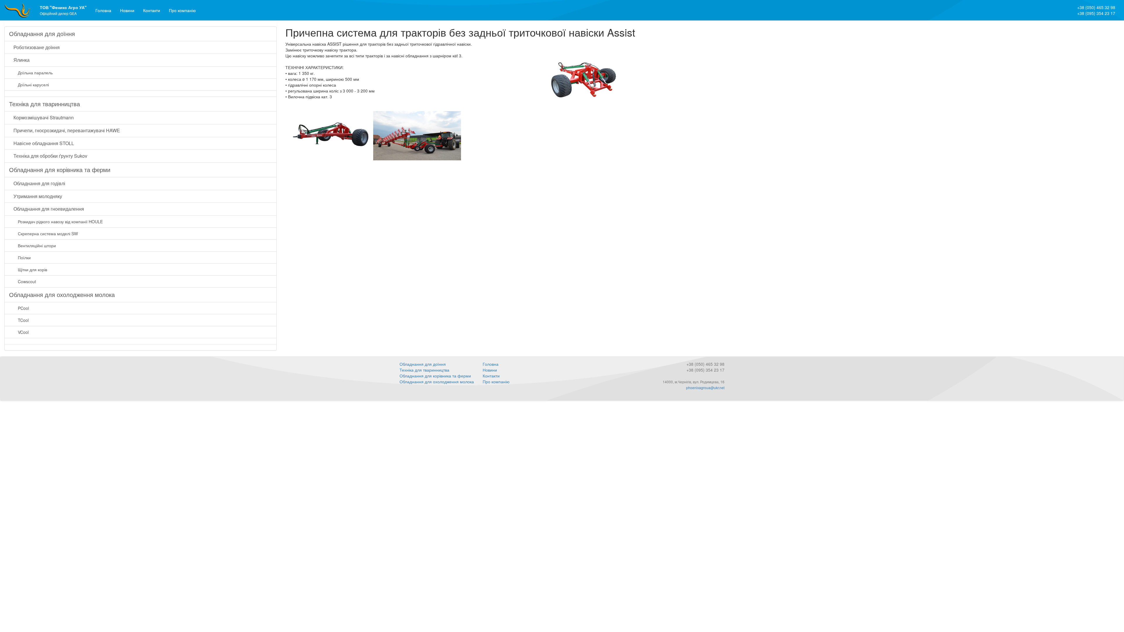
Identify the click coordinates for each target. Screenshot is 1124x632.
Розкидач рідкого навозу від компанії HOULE (60, 221)
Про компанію (182, 10)
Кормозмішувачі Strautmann (43, 117)
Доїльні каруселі (33, 84)
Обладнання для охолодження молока (62, 294)
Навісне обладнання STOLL (43, 143)
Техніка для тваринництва (44, 103)
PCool (23, 308)
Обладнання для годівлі (39, 183)
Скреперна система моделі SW (48, 233)
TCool (23, 320)
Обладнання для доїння (42, 33)
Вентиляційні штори (37, 245)
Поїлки (24, 257)
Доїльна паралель (35, 72)
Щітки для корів (32, 269)
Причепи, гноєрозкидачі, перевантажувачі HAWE (66, 130)
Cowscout (27, 281)
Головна (103, 10)
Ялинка (21, 59)
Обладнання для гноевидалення (48, 208)
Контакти (151, 10)
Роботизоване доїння (36, 47)
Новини (127, 10)
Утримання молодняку (37, 196)
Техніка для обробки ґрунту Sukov (50, 155)
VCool (23, 332)
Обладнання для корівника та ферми (59, 169)
